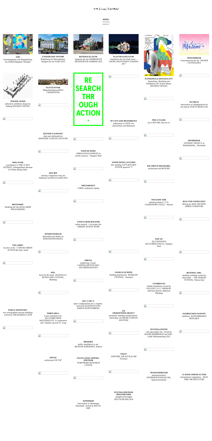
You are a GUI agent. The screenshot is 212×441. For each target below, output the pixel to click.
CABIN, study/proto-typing (88, 188)
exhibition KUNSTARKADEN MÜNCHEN (194, 317)
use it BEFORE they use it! (159, 123)
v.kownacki (159, 284)
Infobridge (194, 141)
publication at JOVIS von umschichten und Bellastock (123, 124)
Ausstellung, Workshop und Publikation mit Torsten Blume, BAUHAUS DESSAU (159, 83)
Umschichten (106, 9)
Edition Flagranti (53, 134)
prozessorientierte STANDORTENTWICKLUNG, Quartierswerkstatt (159, 377)
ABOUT (106, 24)
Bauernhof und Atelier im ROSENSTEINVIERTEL (53, 237)
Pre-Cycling (159, 120)
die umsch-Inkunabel (159, 166)
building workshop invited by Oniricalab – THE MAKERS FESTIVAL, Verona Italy (194, 277)
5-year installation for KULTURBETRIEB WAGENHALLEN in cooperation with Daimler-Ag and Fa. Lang (53, 319)
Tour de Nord (88, 151)
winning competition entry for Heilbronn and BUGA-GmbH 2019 (53, 177)
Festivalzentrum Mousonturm (123, 393)
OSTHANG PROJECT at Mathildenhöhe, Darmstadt (194, 144)
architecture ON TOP (53, 360)
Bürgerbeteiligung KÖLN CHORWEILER (53, 91)
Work (106, 19)
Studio (106, 22)
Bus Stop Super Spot (194, 202)
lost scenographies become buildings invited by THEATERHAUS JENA (18, 314)
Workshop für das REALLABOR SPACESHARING (18, 208)
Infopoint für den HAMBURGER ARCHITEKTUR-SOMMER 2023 (88, 60)
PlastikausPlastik (123, 57)
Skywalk (194, 102)
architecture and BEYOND (159, 168)
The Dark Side (158, 200)
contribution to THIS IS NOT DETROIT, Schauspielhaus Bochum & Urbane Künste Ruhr (17, 167)
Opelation (17, 163)
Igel (53, 273)
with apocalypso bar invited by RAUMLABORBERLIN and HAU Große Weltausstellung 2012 (159, 334)
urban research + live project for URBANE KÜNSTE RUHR (88, 225)
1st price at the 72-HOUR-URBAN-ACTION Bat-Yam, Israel (18, 249)
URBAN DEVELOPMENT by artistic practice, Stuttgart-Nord (88, 154)
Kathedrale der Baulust (159, 79)
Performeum (194, 58)
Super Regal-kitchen (123, 162)
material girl (194, 273)
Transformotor (159, 373)
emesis (88, 260)
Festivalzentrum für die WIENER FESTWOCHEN (194, 61)
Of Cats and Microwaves (123, 121)
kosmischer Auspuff (194, 314)
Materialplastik (88, 57)
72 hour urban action (194, 375)
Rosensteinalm (53, 234)
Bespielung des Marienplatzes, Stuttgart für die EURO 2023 (53, 60)
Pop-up (159, 239)
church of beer (123, 272)
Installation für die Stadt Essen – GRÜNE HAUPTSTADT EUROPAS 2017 (123, 61)
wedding (88, 342)
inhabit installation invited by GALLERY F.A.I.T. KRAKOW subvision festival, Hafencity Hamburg (158, 289)
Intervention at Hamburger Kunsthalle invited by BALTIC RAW (88, 405)
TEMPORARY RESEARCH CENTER (88, 364)
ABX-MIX (53, 173)
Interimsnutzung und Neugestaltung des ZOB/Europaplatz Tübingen (17, 60)
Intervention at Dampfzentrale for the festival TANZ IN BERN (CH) (194, 106)
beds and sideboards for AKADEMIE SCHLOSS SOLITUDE (53, 137)
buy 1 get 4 (88, 301)
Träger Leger (18, 101)
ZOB (18, 57)
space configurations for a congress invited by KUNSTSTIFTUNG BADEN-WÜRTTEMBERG (88, 306)
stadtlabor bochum (88, 222)
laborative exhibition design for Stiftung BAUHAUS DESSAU (18, 105)
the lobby (17, 245)
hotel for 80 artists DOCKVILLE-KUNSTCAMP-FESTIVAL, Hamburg (53, 277)
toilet (123, 354)
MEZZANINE (18, 205)
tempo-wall (53, 313)
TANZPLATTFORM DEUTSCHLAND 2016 (123, 398)
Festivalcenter (159, 329)
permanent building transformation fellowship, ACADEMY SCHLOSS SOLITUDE (123, 318)
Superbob (88, 401)
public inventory (17, 310)
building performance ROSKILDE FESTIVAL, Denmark (123, 276)
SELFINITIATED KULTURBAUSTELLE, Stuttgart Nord (158, 243)
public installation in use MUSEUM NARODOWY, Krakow (88, 345)
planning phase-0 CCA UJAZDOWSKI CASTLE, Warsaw (159, 203)
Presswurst (88, 186)
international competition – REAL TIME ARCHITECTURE (194, 378)
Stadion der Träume (53, 57)
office (53, 358)
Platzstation (53, 88)
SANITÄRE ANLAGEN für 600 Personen (123, 357)
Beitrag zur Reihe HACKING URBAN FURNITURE (194, 205)
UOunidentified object (123, 312)
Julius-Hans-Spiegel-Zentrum (88, 359)
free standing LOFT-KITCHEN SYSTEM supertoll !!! (123, 166)
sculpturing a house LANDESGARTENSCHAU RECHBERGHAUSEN (88, 265)
